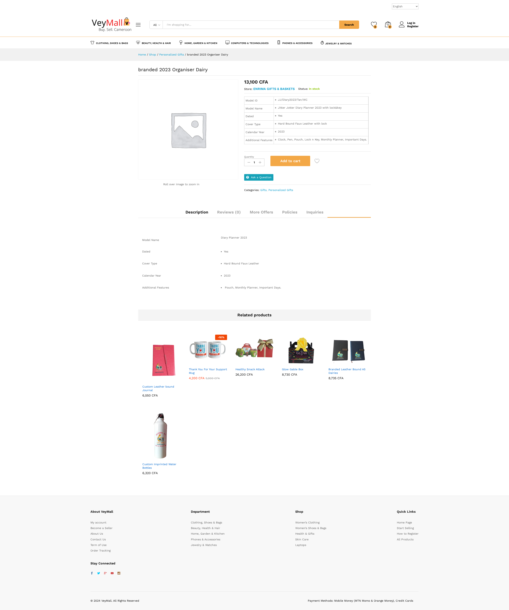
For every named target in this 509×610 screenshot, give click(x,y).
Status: (303, 88)
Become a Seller (101, 528)
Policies (289, 212)
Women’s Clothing (307, 522)
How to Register (408, 533)
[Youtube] (112, 573)
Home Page (404, 522)
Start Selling (405, 528)
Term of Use (98, 545)
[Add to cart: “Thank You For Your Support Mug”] (198, 362)
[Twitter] (98, 573)
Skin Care (302, 539)
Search (349, 24)
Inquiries (314, 212)
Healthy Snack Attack (250, 369)
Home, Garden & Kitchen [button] (201, 43)
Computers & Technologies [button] (250, 43)
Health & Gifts (304, 533)
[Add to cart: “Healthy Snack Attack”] (244, 362)
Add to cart (290, 161)
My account (98, 522)
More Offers (261, 212)
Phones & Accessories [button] (297, 43)
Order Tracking (100, 550)
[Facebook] (91, 573)
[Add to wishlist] (317, 161)
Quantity (249, 157)
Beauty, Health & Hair (205, 528)
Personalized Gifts (280, 190)
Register (413, 26)
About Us (96, 533)
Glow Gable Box (292, 369)
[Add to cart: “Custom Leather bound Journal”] (151, 380)
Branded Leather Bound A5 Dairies (346, 371)
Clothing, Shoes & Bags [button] (112, 43)
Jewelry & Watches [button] (338, 43)
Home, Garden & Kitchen (208, 533)
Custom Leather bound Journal (158, 388)
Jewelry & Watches (204, 545)
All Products (405, 539)
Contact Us (98, 539)
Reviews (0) (229, 212)
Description (197, 212)
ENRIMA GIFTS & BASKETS (274, 89)
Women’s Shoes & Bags (310, 528)
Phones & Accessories (205, 539)
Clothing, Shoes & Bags (206, 522)
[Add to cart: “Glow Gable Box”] (291, 362)
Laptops (300, 545)
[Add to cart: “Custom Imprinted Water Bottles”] (151, 457)
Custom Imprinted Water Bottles (159, 466)
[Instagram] (119, 573)
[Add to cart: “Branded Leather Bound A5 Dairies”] (337, 362)
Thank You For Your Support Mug (208, 371)
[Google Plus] (105, 573)
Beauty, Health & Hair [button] (156, 43)
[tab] (197, 214)
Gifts (263, 190)
